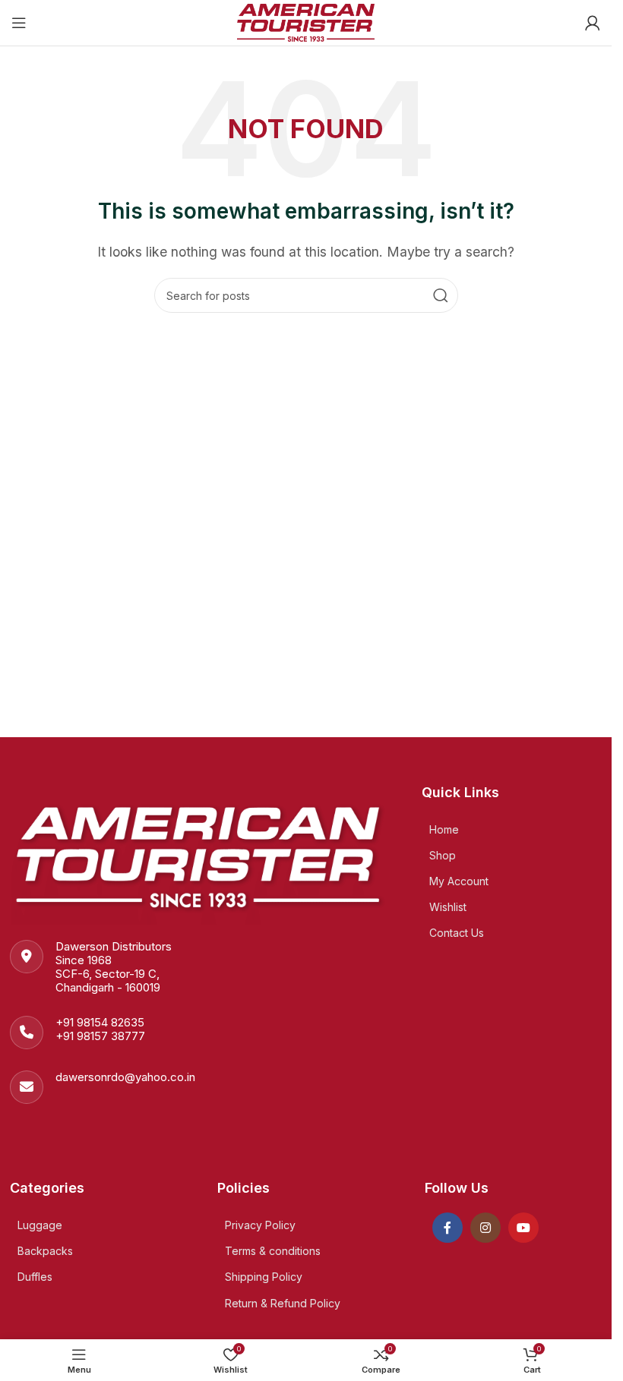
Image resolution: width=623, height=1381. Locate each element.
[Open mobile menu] (19, 23)
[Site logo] (305, 21)
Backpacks (45, 1250)
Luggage (39, 1225)
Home (444, 829)
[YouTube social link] (523, 1227)
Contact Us (456, 932)
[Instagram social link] (485, 1227)
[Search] (440, 295)
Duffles (34, 1276)
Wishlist (447, 906)
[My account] (592, 23)
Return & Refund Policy (282, 1303)
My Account (459, 881)
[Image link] (200, 852)
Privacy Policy (260, 1225)
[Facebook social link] (447, 1227)
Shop (442, 855)
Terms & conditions (273, 1250)
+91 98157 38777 (100, 1036)
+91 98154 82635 (99, 1022)
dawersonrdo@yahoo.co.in (125, 1077)
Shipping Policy (263, 1276)
